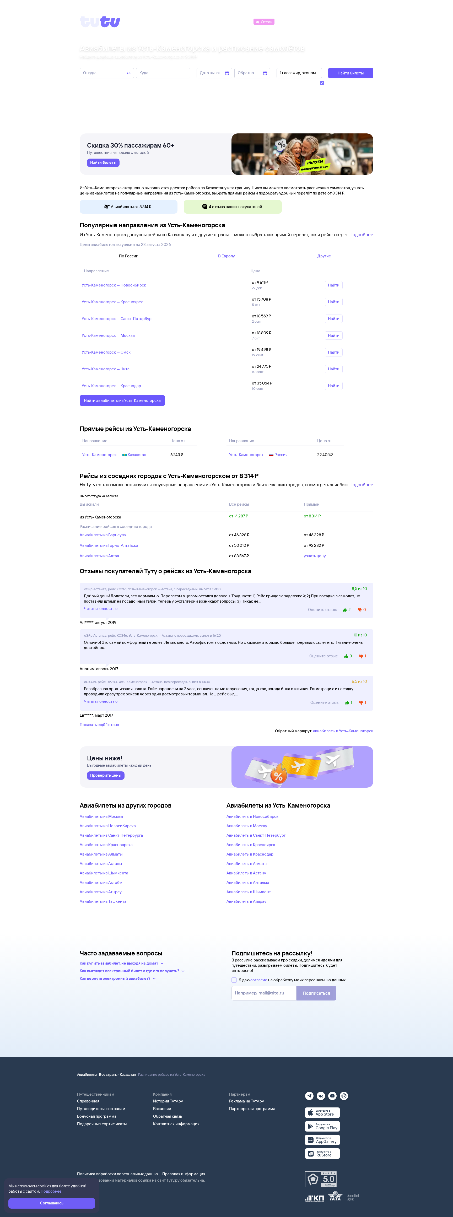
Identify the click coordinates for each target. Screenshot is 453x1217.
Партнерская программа (252, 1108)
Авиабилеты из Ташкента (103, 901)
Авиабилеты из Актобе (101, 882)
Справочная (88, 1101)
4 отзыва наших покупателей (235, 206)
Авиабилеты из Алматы (101, 854)
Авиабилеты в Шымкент (248, 891)
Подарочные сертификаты (102, 1123)
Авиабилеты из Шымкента (104, 872)
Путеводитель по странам (101, 1108)
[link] (103, 163)
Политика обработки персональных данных (117, 1173)
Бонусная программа (96, 1116)
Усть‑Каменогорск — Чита (106, 368)
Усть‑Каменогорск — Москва (108, 335)
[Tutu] (100, 22)
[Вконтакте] (321, 1094)
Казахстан (128, 1074)
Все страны (108, 1074)
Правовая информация (183, 1173)
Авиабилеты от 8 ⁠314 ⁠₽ (131, 206)
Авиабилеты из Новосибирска (108, 825)
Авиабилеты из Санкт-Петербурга (111, 835)
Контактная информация (176, 1123)
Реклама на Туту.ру (246, 1101)
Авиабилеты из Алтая (99, 555)
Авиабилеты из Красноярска (106, 844)
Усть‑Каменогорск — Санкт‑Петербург (117, 318)
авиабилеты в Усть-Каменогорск (343, 730)
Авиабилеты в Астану (246, 872)
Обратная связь (167, 1116)
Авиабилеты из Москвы (101, 816)
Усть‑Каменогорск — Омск (106, 352)
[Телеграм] (309, 1094)
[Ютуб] (332, 1094)
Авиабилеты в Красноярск (250, 844)
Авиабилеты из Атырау (101, 891)
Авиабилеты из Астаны (101, 863)
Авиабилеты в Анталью (247, 882)
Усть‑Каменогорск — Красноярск (112, 301)
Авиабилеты (87, 1074)
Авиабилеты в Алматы (246, 863)
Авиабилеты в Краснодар (249, 854)
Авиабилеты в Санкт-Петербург (255, 835)
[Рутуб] (344, 1094)
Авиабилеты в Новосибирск (252, 816)
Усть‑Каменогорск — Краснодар (111, 385)
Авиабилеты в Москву (246, 825)
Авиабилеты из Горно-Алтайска (109, 545)
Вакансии (162, 1108)
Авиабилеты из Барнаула (103, 534)
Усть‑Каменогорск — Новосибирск (114, 285)
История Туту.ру (168, 1101)
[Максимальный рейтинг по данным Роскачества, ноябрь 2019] (321, 1179)
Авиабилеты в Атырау (246, 901)
